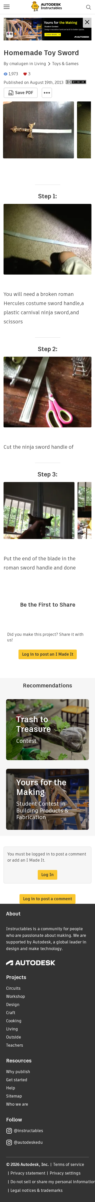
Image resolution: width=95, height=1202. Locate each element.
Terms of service (68, 1164)
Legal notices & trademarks (36, 1190)
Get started (16, 1080)
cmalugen (18, 63)
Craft (10, 1013)
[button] (7, 7)
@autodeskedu (28, 1142)
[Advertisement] (47, 29)
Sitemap (14, 1096)
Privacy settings (65, 1173)
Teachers (14, 1045)
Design (13, 1005)
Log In (47, 875)
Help (10, 1088)
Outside (13, 1037)
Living (40, 63)
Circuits (13, 988)
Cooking (14, 1021)
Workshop (15, 996)
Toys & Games (65, 63)
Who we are (17, 1104)
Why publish (18, 1072)
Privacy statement (27, 1173)
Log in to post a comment (47, 899)
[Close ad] (87, 23)
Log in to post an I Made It (47, 654)
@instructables (28, 1131)
